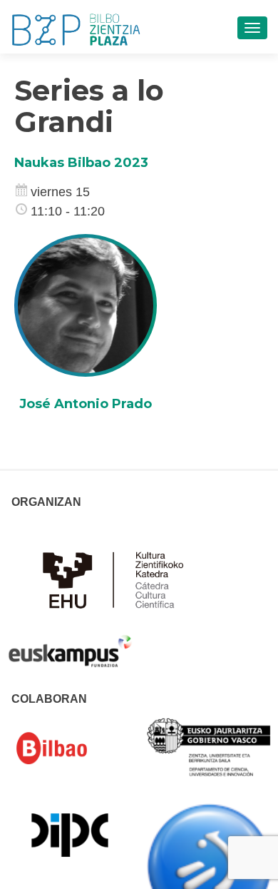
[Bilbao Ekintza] (70, 748)
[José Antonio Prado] (85, 305)
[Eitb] (209, 865)
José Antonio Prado (85, 404)
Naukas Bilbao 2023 (81, 163)
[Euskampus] (70, 644)
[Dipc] (70, 834)
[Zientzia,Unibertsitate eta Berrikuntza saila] (209, 746)
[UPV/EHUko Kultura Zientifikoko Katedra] (117, 579)
